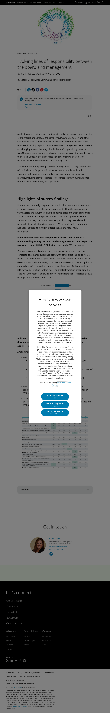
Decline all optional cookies (55, 404)
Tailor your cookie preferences (55, 412)
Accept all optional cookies (55, 396)
